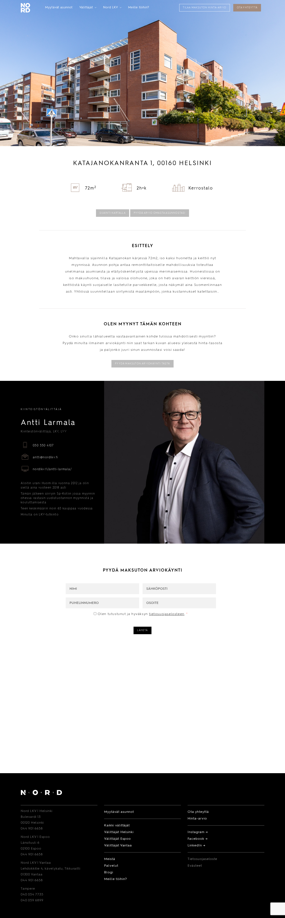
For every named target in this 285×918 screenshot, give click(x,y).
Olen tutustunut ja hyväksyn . (143, 614)
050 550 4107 (43, 445)
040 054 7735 (32, 894)
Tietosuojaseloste (202, 859)
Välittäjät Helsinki (119, 832)
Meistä (109, 859)
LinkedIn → (196, 845)
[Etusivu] (41, 793)
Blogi (108, 872)
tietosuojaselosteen (166, 614)
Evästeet (195, 865)
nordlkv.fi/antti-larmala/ (52, 469)
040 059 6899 (32, 900)
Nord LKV (112, 7)
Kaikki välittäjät (117, 825)
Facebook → (198, 839)
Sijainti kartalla (112, 213)
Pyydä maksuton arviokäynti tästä (142, 363)
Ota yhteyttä (247, 7)
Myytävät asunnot (59, 7)
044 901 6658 (32, 828)
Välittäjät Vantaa (118, 845)
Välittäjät (87, 7)
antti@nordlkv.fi (45, 457)
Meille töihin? (138, 7)
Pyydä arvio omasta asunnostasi (159, 213)
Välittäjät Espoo (117, 839)
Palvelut (111, 865)
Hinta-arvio (197, 818)
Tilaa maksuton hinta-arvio (204, 7)
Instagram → (198, 832)
